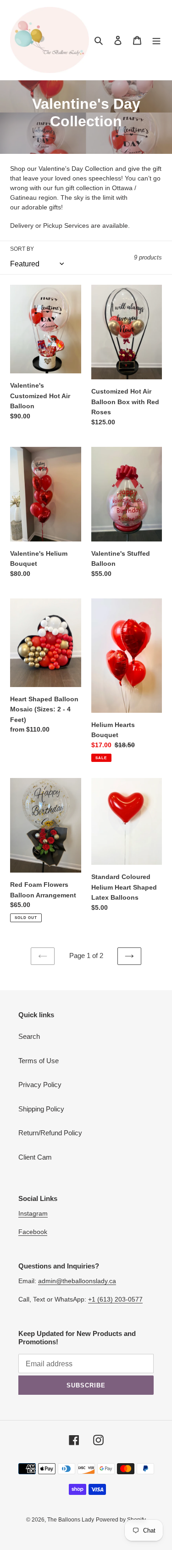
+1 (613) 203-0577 (115, 1299)
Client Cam (35, 1157)
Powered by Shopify (121, 1519)
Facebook (32, 1231)
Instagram (33, 1213)
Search (29, 1036)
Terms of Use (38, 1061)
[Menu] (156, 40)
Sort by (22, 249)
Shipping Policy (41, 1109)
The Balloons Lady (70, 1519)
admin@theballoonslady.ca (77, 1281)
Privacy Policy (39, 1084)
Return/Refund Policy (50, 1133)
